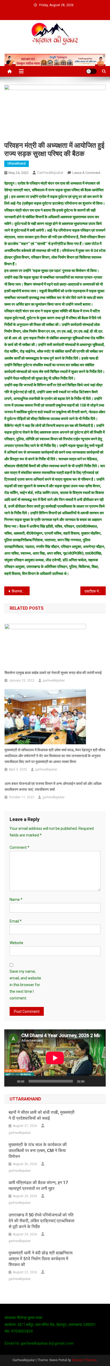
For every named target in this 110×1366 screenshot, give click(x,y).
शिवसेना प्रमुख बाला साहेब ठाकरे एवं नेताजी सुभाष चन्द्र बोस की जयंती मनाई (53, 673)
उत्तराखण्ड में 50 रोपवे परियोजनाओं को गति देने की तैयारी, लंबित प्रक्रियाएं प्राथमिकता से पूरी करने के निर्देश (41, 1220)
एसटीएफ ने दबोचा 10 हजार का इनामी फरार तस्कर (95, 591)
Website (16, 943)
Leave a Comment (86, 173)
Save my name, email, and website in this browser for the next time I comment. (25, 985)
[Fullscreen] (98, 1081)
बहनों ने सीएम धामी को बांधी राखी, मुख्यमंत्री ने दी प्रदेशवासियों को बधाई (41, 1115)
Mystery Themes (84, 1360)
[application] (54, 1057)
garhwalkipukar (50, 172)
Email (16, 921)
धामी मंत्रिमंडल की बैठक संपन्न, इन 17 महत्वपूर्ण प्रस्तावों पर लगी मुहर (38, 1185)
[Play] (11, 1081)
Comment (19, 847)
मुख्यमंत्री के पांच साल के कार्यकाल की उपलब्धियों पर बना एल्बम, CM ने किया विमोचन (38, 1150)
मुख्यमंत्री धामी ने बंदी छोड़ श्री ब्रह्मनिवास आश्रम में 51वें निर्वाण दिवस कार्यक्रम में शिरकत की (41, 1258)
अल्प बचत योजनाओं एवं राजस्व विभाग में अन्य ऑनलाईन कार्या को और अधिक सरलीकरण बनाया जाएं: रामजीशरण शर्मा (53, 786)
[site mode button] (91, 71)
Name (16, 899)
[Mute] (90, 1081)
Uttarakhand (16, 163)
